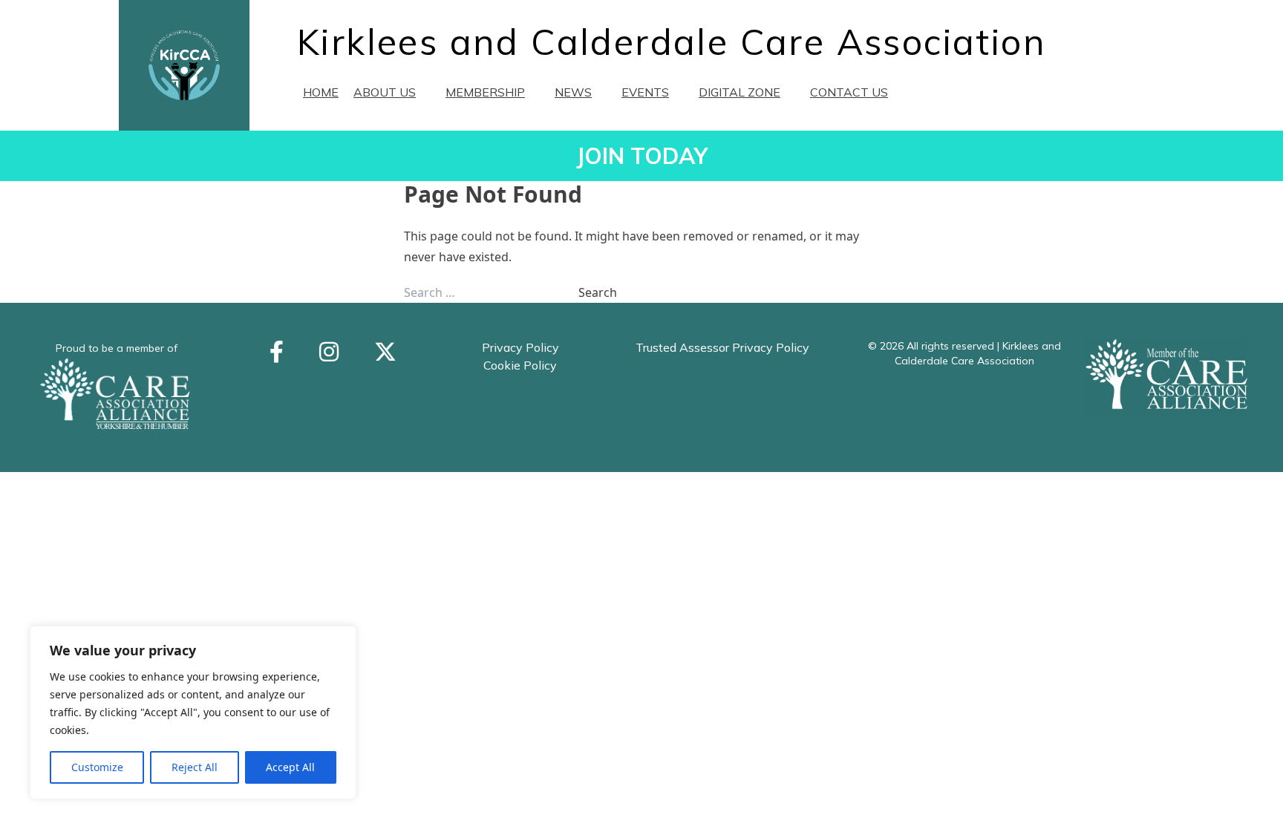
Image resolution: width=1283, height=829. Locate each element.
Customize (97, 767)
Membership (485, 92)
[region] (193, 712)
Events (645, 92)
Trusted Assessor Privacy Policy (722, 347)
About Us (384, 92)
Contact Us (849, 92)
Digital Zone (739, 92)
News (573, 92)
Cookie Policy (520, 365)
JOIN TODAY (642, 156)
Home (321, 92)
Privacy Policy (520, 347)
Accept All (290, 767)
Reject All (195, 767)
